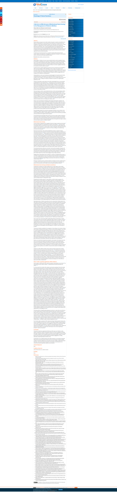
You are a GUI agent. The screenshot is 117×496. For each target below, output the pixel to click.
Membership (70, 47)
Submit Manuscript (71, 41)
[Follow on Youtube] (1, 20)
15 (55, 108)
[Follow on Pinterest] (1, 17)
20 (43, 128)
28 (58, 156)
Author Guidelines (71, 42)
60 (43, 325)
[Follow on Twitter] (1, 13)
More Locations (60, 489)
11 (57, 95)
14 (54, 98)
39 (54, 250)
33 (44, 216)
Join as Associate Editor (72, 57)
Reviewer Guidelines (71, 59)
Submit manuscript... (36, 11)
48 (47, 272)
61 (45, 327)
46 (36, 265)
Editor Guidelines (71, 52)
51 (58, 299)
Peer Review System (71, 46)
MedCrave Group (42, 487)
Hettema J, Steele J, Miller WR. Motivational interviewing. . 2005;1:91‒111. (50, 432)
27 (41, 158)
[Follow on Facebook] (1, 10)
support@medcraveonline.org (55, 489)
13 (52, 97)
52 (47, 308)
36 (53, 249)
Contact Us (76, 487)
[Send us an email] (1, 24)
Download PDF (63, 38)
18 (50, 119)
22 (58, 124)
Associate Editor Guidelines (72, 54)
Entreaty (70, 67)
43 (46, 256)
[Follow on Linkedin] (1, 15)
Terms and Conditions (50, 491)
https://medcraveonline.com (71, 487)
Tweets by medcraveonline (72, 70)
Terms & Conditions (71, 49)
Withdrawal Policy (71, 64)
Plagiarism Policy (71, 44)
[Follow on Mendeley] (1, 22)
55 (40, 315)
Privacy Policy (53, 491)
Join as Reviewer (71, 62)
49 (44, 279)
